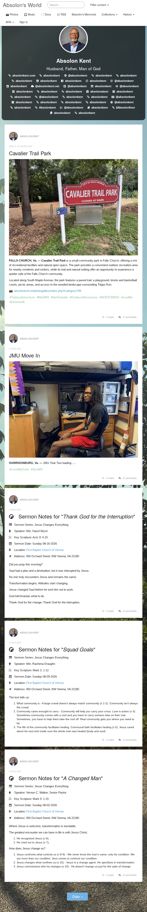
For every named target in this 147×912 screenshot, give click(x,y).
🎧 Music (29, 14)
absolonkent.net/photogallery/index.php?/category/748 (47, 290)
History (127, 14)
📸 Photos (12, 14)
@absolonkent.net (47, 86)
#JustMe (127, 297)
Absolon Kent (73, 60)
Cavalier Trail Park (30, 153)
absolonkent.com (23, 75)
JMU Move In (24, 355)
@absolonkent (77, 75)
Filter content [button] (98, 5)
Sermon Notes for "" (77, 516)
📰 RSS (61, 14)
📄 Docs (46, 14)
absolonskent (99, 91)
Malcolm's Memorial (84, 14)
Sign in (24, 22)
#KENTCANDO (109, 297)
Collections (109, 14)
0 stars (110, 317)
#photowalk (17, 301)
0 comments (129, 317)
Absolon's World (22, 5)
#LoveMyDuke (19, 469)
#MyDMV (43, 297)
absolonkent (51, 75)
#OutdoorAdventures (84, 297)
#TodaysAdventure (22, 297)
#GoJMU (37, 469)
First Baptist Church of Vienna (45, 549)
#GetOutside (59, 297)
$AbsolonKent (125, 107)
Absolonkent (47, 107)
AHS (9, 22)
